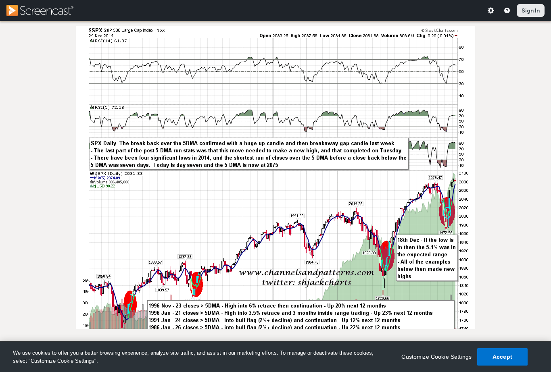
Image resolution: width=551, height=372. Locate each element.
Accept (502, 356)
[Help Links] (507, 10)
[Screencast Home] (45, 10)
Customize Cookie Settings (436, 356)
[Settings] (490, 10)
